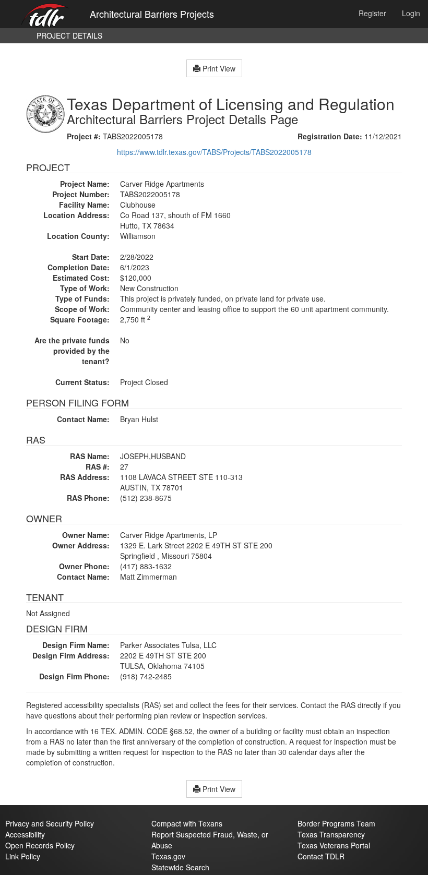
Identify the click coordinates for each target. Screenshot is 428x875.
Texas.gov (168, 856)
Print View (217, 68)
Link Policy (22, 856)
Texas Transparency (331, 834)
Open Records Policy (40, 845)
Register (372, 13)
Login (411, 13)
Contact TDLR (321, 856)
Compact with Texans (186, 823)
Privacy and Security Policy (49, 823)
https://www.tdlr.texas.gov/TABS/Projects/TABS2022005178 (214, 152)
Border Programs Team (336, 823)
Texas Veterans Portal (334, 845)
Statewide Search (180, 867)
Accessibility (25, 834)
